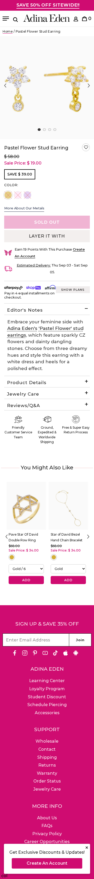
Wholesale (47, 741)
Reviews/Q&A (23, 405)
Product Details (26, 382)
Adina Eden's (22, 328)
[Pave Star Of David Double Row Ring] (26, 506)
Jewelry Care (23, 394)
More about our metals (24, 208)
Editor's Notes (25, 310)
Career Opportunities (47, 841)
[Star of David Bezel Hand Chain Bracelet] (68, 506)
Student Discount (47, 696)
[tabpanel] (47, 87)
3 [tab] (49, 129)
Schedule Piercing (47, 704)
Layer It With (47, 236)
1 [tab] (39, 129)
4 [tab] (54, 129)
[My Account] (76, 19)
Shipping (47, 757)
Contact (47, 749)
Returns (47, 765)
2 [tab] (44, 129)
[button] (86, 147)
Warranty (47, 773)
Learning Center (47, 680)
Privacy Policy (47, 833)
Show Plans (73, 290)
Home (8, 31)
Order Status (47, 781)
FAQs (47, 825)
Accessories (47, 712)
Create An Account (47, 863)
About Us (47, 817)
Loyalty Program (47, 688)
